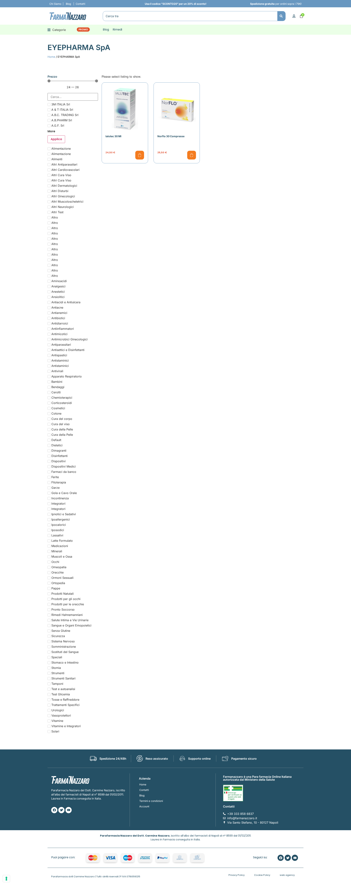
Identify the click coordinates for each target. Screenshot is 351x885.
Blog (142, 795)
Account (144, 806)
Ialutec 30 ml (113, 136)
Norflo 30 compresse (170, 136)
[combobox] (190, 16)
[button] (57, 29)
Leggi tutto (139, 155)
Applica (56, 139)
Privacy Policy (237, 875)
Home (51, 56)
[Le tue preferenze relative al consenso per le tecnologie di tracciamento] (6, 878)
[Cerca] (282, 16)
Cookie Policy (262, 875)
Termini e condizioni (151, 800)
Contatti (144, 789)
